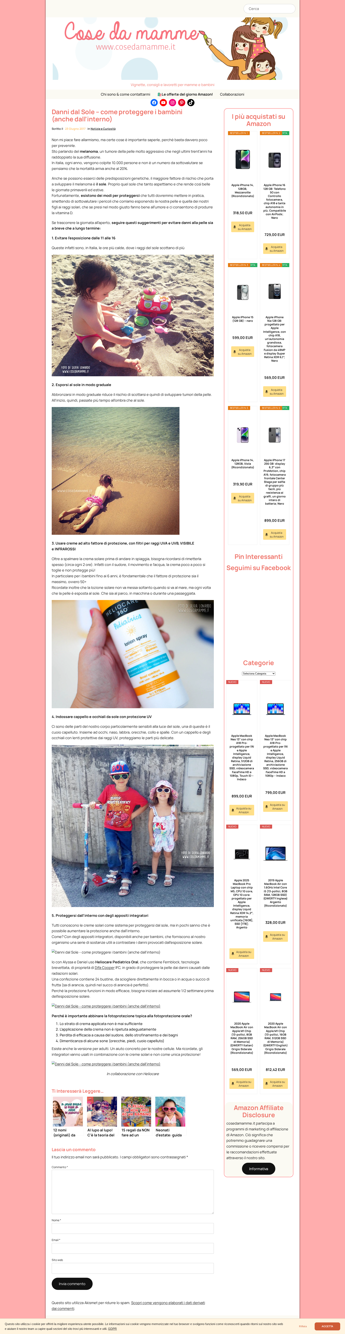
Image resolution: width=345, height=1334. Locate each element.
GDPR (112, 1328)
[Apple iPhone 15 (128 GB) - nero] (242, 291)
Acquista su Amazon (245, 227)
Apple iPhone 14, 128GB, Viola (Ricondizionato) (242, 463)
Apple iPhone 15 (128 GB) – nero (242, 319)
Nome (56, 1220)
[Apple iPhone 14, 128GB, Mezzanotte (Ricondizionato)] (242, 159)
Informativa (258, 1168)
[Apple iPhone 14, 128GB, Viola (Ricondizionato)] (242, 434)
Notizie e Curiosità (103, 129)
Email (56, 1240)
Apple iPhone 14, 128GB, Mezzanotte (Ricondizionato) (242, 190)
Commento (60, 1167)
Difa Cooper (105, 967)
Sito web (57, 1260)
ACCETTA (327, 1326)
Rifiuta (303, 1326)
